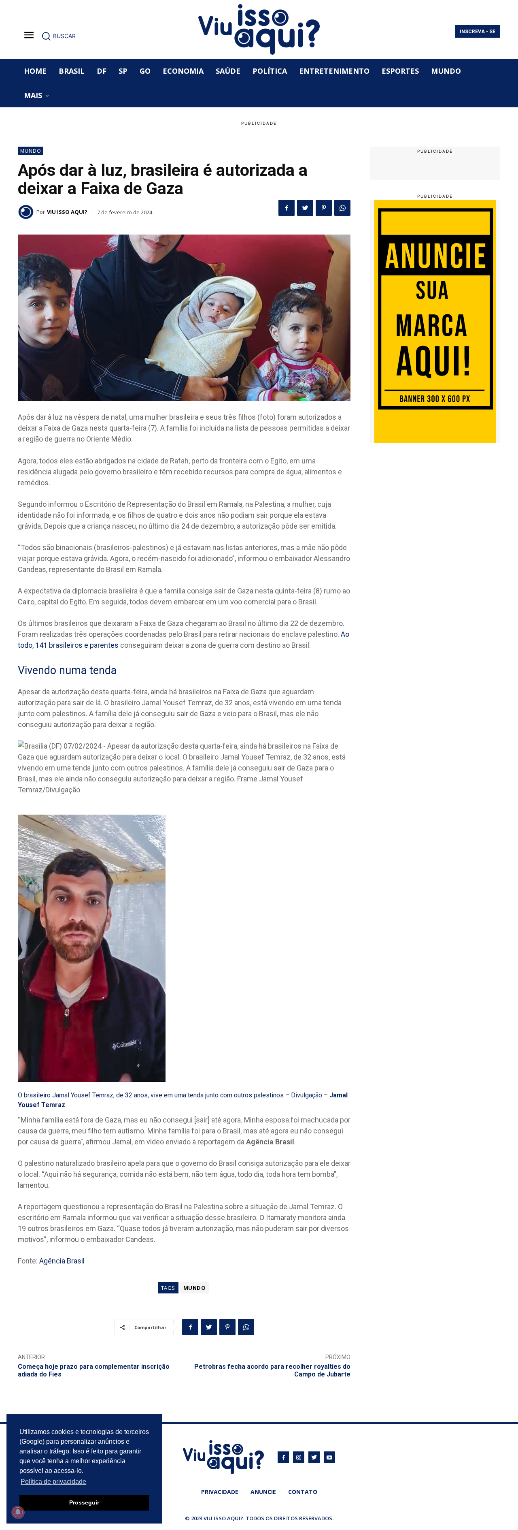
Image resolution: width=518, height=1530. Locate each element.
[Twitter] (305, 208)
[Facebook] (286, 208)
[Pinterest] (324, 208)
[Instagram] (298, 1457)
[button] (58, 36)
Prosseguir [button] (84, 1502)
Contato (302, 1492)
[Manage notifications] (17, 1512)
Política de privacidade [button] (53, 1481)
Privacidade (219, 1492)
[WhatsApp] (342, 208)
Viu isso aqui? (67, 212)
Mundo (30, 150)
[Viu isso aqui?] (27, 212)
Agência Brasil (62, 1261)
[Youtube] (329, 1457)
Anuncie (263, 1492)
